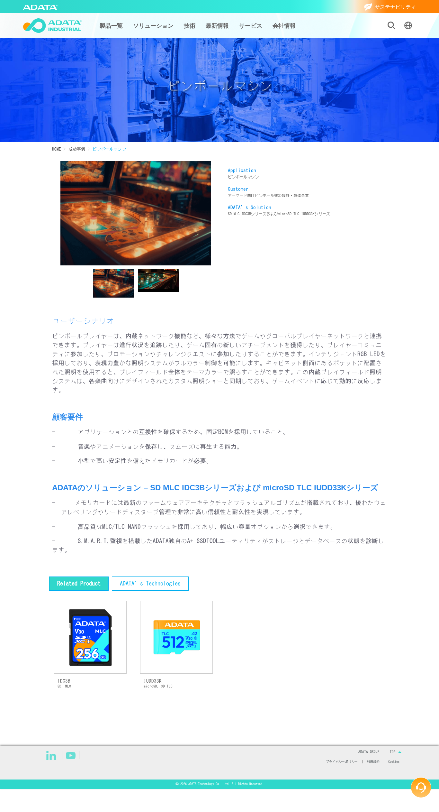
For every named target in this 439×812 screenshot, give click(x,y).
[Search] (391, 25)
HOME (56, 149)
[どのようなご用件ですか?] (421, 787)
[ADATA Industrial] (52, 25)
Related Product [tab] (79, 583)
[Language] (408, 25)
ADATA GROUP (369, 751)
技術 (189, 25)
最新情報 (217, 25)
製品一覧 (111, 25)
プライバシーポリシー (342, 761)
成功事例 (76, 149)
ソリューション (153, 25)
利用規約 (373, 761)
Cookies (393, 761)
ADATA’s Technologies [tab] (150, 583)
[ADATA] (40, 6)
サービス (250, 25)
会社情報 (284, 25)
